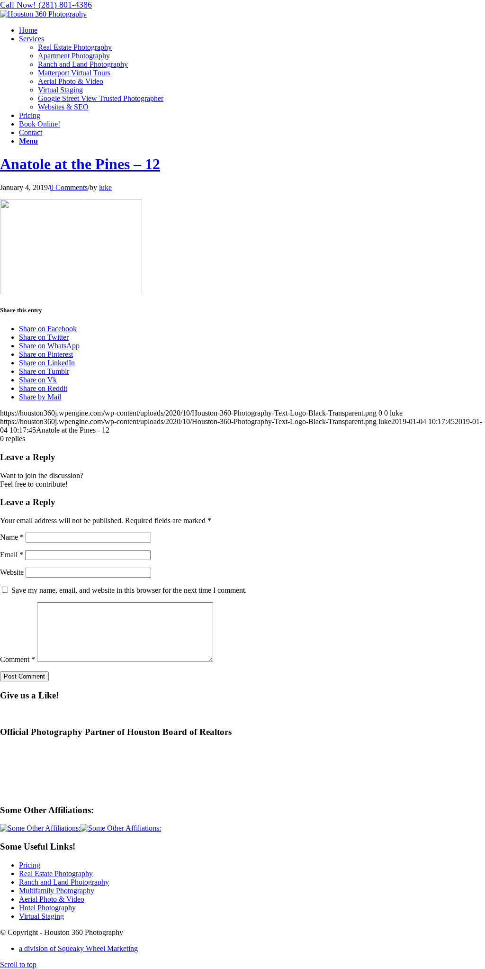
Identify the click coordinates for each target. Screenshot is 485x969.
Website (12, 572)
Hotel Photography (47, 908)
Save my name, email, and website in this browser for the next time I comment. (129, 590)
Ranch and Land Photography (64, 882)
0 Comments (69, 187)
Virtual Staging (41, 916)
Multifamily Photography (56, 891)
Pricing (29, 865)
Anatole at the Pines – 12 (80, 163)
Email (11, 555)
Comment (17, 659)
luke (105, 187)
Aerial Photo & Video (51, 899)
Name (12, 537)
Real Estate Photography (56, 873)
